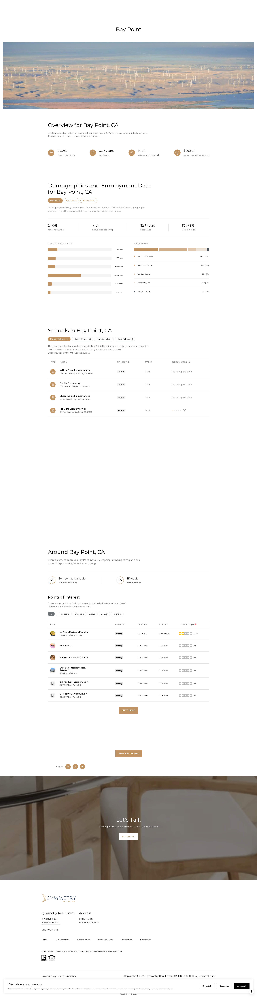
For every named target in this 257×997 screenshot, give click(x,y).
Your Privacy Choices (128, 994)
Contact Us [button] (128, 836)
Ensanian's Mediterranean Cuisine (73, 669)
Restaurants (64, 614)
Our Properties (62, 940)
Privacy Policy (207, 976)
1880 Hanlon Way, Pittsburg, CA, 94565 (76, 373)
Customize (224, 986)
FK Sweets (65, 645)
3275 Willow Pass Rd (70, 685)
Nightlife (118, 614)
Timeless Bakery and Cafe (72, 657)
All (52, 614)
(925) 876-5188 (49, 919)
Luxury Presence (67, 976)
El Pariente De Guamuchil (72, 694)
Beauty (105, 614)
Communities (83, 940)
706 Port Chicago (68, 673)
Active (93, 614)
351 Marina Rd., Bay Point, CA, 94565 (75, 399)
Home (44, 940)
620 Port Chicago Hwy (71, 635)
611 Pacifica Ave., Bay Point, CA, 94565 (76, 412)
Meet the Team (105, 940)
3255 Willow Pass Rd (70, 697)
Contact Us (145, 940)
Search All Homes (129, 753)
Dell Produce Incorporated (73, 682)
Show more (128, 710)
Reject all (207, 986)
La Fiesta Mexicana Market (73, 632)
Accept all (241, 986)
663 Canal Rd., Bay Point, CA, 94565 (75, 386)
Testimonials (126, 940)
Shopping (80, 614)
